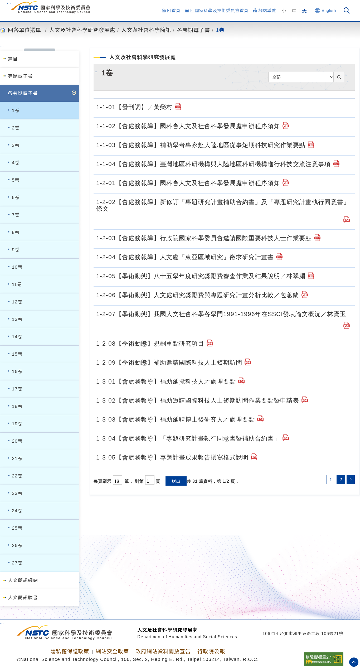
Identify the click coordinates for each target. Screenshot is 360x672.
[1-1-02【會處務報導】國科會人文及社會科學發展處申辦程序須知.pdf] (285, 125)
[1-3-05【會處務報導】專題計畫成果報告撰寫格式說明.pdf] (254, 457)
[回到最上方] (353, 662)
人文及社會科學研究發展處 (82, 29)
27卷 (17, 562)
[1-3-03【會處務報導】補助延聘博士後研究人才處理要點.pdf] (260, 419)
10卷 (17, 267)
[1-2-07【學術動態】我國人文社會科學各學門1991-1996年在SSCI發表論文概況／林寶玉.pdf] (346, 325)
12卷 (17, 301)
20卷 (17, 441)
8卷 (16, 232)
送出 (176, 481)
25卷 (17, 528)
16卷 (17, 371)
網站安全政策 (112, 651)
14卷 (17, 336)
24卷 (17, 510)
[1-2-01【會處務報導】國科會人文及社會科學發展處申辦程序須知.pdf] (285, 182)
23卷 (17, 493)
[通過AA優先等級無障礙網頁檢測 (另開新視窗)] (323, 657)
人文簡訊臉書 (23, 597)
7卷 (16, 214)
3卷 (16, 145)
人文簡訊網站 (23, 580)
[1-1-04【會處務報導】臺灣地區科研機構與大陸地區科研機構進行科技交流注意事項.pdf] (336, 163)
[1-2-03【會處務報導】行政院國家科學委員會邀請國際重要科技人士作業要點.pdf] (317, 237)
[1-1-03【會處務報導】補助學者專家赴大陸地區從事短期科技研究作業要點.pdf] (311, 144)
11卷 (17, 284)
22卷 (17, 475)
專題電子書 (20, 76)
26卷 (17, 545)
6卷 (16, 197)
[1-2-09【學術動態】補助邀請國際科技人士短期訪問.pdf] (247, 362)
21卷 (17, 458)
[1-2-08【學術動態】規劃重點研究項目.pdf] (210, 343)
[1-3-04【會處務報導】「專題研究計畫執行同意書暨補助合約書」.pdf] (285, 438)
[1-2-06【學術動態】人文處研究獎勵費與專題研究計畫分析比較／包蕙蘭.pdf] (304, 294)
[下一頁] (351, 479)
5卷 (16, 180)
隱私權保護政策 (69, 651)
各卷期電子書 (193, 29)
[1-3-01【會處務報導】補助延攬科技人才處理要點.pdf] (241, 381)
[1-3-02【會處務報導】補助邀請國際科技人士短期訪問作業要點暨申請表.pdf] (304, 400)
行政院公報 (211, 651)
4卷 (16, 162)
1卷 (220, 29)
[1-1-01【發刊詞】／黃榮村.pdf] (178, 106)
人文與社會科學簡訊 (146, 29)
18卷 (17, 406)
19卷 (17, 423)
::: (9, 4)
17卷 (17, 388)
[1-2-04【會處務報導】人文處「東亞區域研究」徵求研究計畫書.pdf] (279, 256)
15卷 (17, 354)
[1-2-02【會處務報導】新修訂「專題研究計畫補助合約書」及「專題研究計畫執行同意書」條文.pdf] (346, 220)
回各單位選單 (24, 29)
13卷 (17, 319)
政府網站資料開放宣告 (163, 651)
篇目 (13, 59)
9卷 (16, 249)
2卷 (16, 127)
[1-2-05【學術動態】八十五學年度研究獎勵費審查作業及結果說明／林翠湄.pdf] (311, 275)
